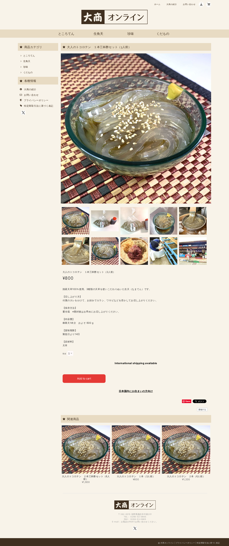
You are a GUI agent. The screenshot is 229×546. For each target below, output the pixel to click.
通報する (202, 409)
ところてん (66, 34)
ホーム (157, 4)
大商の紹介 (171, 4)
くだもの (162, 34)
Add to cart (84, 378)
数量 (64, 354)
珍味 (130, 34)
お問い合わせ (189, 4)
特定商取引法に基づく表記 (38, 105)
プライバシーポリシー (36, 100)
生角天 (98, 34)
